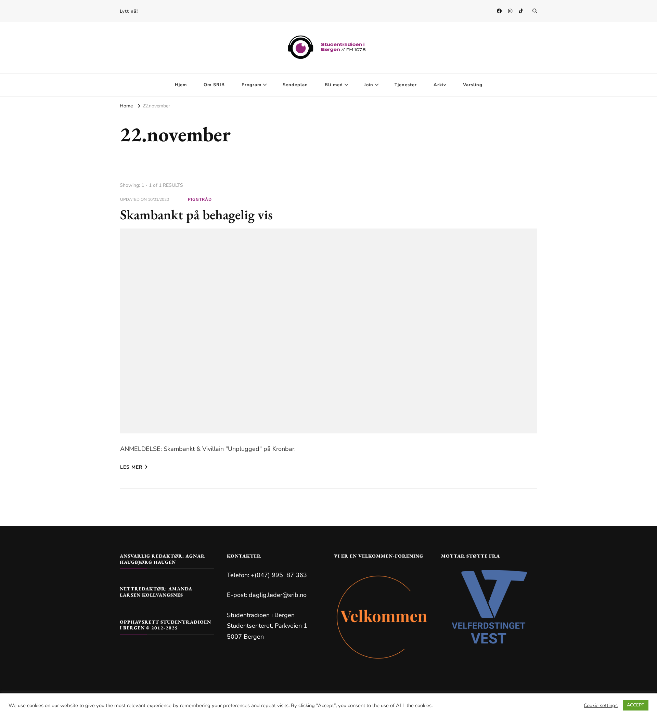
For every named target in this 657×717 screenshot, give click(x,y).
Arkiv (440, 85)
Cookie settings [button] (601, 705)
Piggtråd (200, 199)
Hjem (181, 85)
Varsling (472, 85)
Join (368, 85)
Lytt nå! (129, 11)
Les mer (131, 467)
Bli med (334, 85)
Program (251, 85)
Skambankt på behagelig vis (196, 214)
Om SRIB (214, 85)
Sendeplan (295, 85)
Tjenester (406, 85)
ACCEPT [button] (635, 705)
